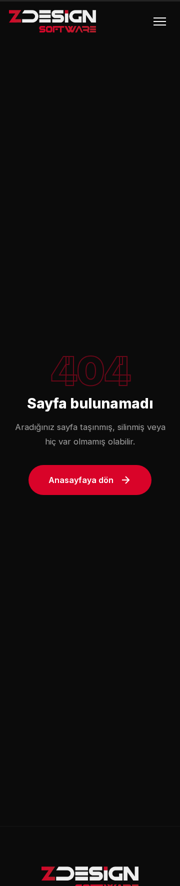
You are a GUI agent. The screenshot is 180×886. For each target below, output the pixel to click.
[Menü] (159, 21)
